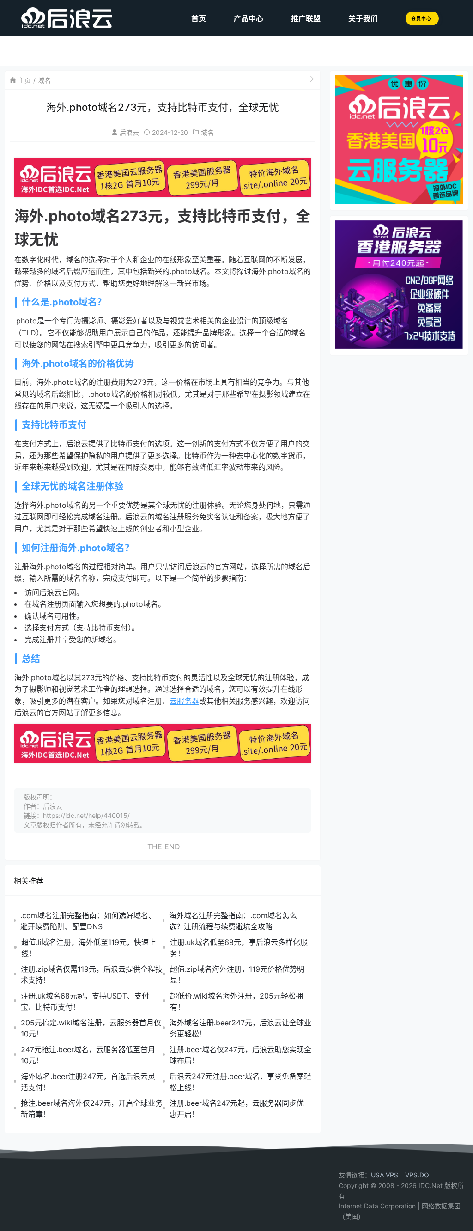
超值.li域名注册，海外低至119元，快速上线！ (88, 948)
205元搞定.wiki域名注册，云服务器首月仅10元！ (91, 1028)
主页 (24, 80)
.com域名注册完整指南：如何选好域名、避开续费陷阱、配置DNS (88, 921)
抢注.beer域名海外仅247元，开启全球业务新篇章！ (92, 1108)
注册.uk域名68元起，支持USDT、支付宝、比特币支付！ (85, 1001)
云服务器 (184, 701)
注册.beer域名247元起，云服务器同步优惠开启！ (237, 1108)
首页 (198, 18)
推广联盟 (306, 18)
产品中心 (248, 18)
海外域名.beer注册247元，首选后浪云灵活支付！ (88, 1082)
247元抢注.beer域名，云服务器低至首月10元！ (88, 1055)
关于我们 (363, 18)
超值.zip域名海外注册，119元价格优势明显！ (237, 974)
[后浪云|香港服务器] (51, 18)
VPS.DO (417, 1175)
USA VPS (384, 1175)
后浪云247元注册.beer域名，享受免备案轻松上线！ (240, 1082)
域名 (44, 80)
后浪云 (129, 132)
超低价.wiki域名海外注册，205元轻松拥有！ (236, 1001)
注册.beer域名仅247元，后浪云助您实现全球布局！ (240, 1055)
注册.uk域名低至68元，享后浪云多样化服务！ (239, 948)
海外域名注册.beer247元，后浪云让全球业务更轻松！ (240, 1028)
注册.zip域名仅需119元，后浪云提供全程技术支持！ (92, 974)
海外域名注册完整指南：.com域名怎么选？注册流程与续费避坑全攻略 (233, 921)
